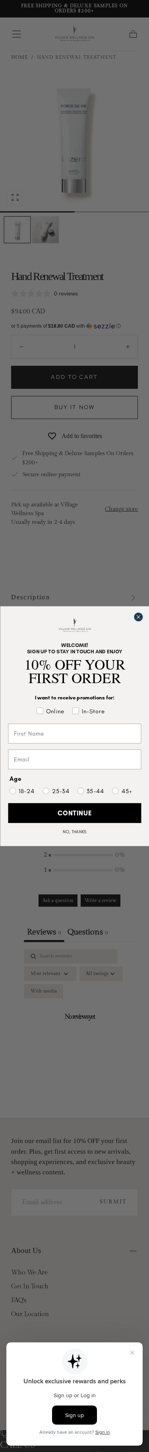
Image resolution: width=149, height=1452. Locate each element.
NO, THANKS (75, 831)
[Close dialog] (138, 617)
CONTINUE (75, 813)
